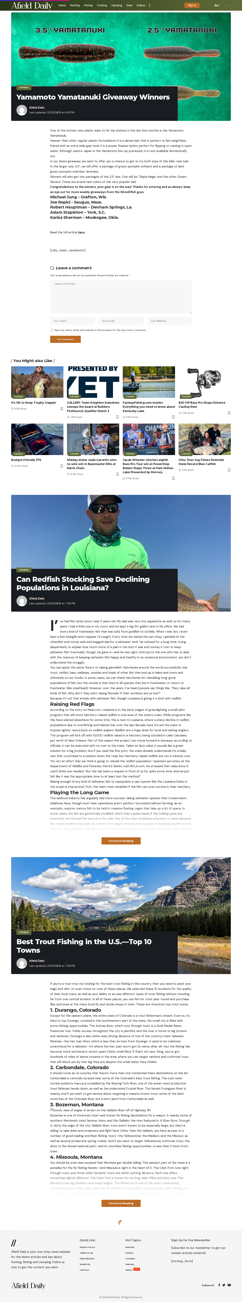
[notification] (204, 5)
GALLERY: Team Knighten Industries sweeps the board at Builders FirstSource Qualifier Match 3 (93, 407)
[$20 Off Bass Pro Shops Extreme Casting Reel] (205, 382)
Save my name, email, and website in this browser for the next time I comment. (100, 330)
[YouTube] (229, 1285)
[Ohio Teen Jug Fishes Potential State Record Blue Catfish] (205, 439)
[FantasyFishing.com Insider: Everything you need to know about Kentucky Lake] (149, 382)
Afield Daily (36, 107)
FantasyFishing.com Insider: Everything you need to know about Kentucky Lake (149, 407)
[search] (210, 5)
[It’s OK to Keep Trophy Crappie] (37, 382)
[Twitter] (223, 1285)
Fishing (24, 87)
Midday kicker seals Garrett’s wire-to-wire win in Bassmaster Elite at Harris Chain (92, 464)
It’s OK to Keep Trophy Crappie (33, 402)
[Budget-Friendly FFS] (37, 439)
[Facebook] (219, 1285)
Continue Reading (121, 841)
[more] (149, 5)
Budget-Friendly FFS (26, 460)
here (81, 232)
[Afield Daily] (32, 5)
